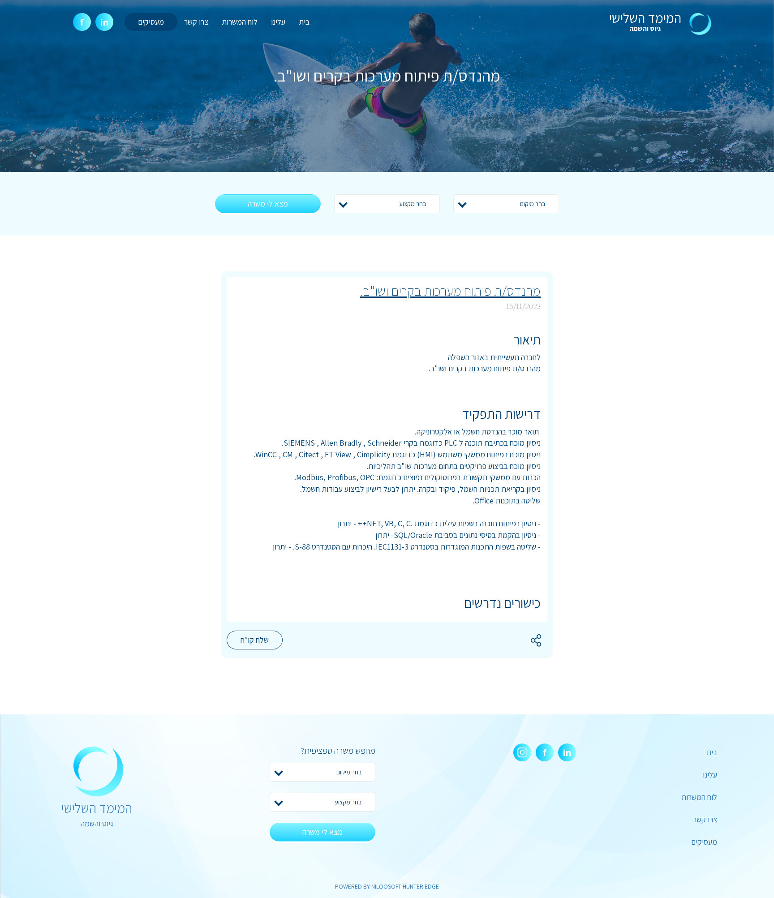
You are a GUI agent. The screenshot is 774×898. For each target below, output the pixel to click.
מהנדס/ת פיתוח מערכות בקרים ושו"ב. (450, 291)
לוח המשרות (240, 22)
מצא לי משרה (268, 203)
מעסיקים (151, 22)
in (104, 22)
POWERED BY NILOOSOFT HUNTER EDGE (387, 886)
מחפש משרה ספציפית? (338, 750)
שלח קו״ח (255, 640)
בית (304, 22)
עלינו (278, 22)
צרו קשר (196, 22)
